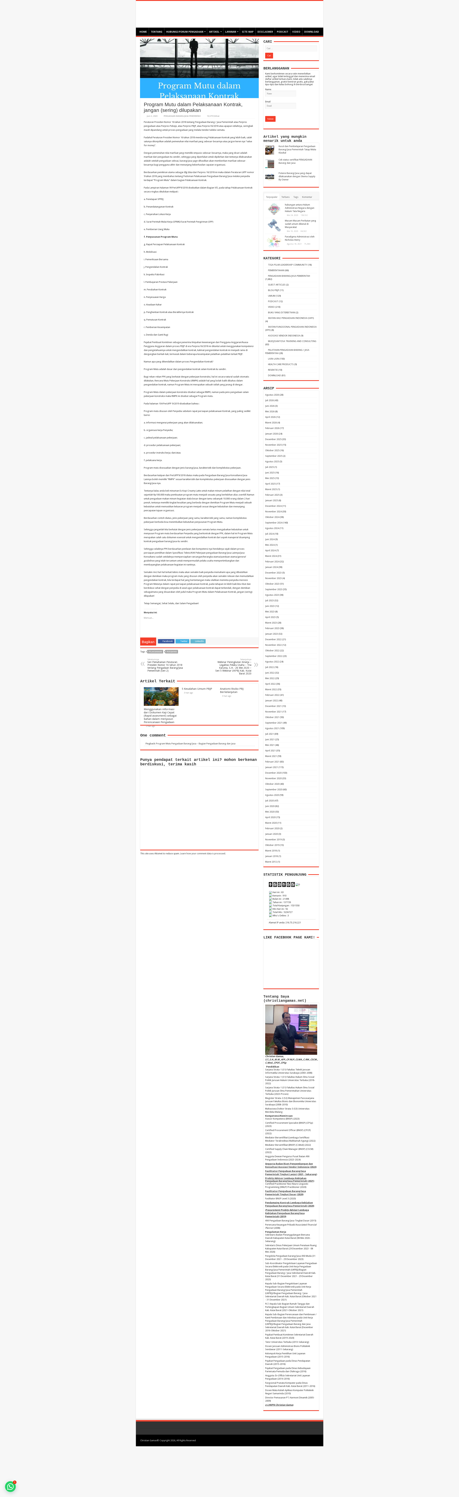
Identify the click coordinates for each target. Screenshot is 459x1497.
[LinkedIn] (307, 1440)
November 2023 (273, 578)
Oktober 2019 (272, 845)
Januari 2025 (271, 500)
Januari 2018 (271, 856)
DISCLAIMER (265, 31)
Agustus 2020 (272, 795)
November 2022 (273, 645)
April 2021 (270, 750)
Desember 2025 (273, 439)
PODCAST (282, 31)
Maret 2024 (271, 556)
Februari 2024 (272, 561)
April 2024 (270, 550)
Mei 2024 (270, 545)
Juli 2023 (269, 600)
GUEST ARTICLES (276, 284)
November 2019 (273, 839)
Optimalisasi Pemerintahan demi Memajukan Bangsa (209, 12)
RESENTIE (273, 370)
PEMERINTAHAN (276, 270)
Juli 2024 (269, 533)
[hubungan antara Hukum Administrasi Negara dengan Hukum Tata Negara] (274, 209)
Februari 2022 (272, 695)
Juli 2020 (269, 800)
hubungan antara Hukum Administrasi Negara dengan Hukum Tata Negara (299, 207)
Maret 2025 (271, 489)
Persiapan (172, 652)
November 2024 (273, 511)
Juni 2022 (270, 672)
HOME (143, 31)
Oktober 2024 (272, 517)
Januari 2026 (271, 433)
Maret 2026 (271, 422)
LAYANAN (230, 31)
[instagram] (314, 1440)
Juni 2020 (270, 806)
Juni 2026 (270, 406)
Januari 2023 (271, 633)
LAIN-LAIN (273, 358)
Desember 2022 (273, 639)
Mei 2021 (270, 745)
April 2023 (270, 617)
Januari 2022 (271, 700)
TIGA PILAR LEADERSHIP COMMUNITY (287, 264)
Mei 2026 (270, 411)
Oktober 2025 (272, 450)
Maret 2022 (271, 689)
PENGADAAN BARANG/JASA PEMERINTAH (182, 116)
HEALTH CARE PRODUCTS (281, 364)
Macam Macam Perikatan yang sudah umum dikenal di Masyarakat (300, 223)
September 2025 (273, 456)
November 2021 (273, 711)
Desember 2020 (273, 772)
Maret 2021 (271, 756)
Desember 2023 (273, 572)
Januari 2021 (271, 767)
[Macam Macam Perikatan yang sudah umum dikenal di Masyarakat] (274, 225)
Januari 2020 (271, 834)
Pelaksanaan (155, 652)
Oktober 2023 (272, 583)
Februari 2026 (272, 428)
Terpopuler (272, 197)
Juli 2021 (269, 734)
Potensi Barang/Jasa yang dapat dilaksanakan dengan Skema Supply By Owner (297, 176)
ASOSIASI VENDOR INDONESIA (284, 335)
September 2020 (273, 789)
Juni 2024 (270, 539)
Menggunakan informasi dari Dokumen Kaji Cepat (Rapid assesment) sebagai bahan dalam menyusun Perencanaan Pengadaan (160, 716)
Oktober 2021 (272, 717)
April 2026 (270, 417)
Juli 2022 (269, 667)
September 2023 (273, 589)
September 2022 (273, 656)
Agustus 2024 (272, 528)
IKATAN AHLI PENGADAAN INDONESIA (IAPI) (291, 318)
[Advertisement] (229, 1471)
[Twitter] (304, 1440)
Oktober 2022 (272, 650)
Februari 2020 (272, 828)
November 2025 (273, 444)
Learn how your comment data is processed (202, 853)
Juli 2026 (269, 400)
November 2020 (273, 778)
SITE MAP (248, 31)
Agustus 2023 (272, 595)
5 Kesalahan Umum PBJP (197, 688)
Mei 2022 (270, 678)
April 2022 (270, 684)
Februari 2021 (272, 761)
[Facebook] (301, 1440)
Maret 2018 (271, 850)
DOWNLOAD (311, 31)
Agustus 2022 (272, 661)
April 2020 (270, 817)
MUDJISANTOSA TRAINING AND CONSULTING (292, 341)
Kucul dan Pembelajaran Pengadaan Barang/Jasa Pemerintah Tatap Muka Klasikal (297, 149)
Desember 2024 (273, 506)
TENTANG (156, 31)
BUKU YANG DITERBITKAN (281, 312)
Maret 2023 (271, 622)
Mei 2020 (270, 811)
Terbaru (285, 197)
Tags (295, 197)
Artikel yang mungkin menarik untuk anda (284, 139)
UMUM (271, 295)
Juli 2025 (269, 467)
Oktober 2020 (272, 784)
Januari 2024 (271, 567)
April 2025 (270, 483)
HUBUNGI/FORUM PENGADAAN (184, 31)
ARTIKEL (214, 31)
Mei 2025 (270, 478)
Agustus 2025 (272, 461)
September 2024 (273, 522)
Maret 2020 (271, 822)
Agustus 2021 (272, 728)
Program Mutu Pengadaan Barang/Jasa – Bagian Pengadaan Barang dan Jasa (195, 743)
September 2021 (273, 722)
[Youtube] (311, 1440)
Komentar (307, 197)
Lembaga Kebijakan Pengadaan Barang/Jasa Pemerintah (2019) (287, 1213)
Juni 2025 (270, 472)
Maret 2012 (271, 861)
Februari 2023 (272, 628)
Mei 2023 (270, 611)
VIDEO (296, 31)
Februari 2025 (272, 495)
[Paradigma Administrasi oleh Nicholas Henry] (274, 241)
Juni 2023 (270, 606)
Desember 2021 (273, 706)
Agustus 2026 (272, 394)
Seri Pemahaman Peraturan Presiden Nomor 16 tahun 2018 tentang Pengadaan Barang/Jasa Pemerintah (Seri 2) (165, 665)
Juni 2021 (270, 739)
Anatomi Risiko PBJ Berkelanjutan (231, 690)
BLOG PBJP (273, 290)
